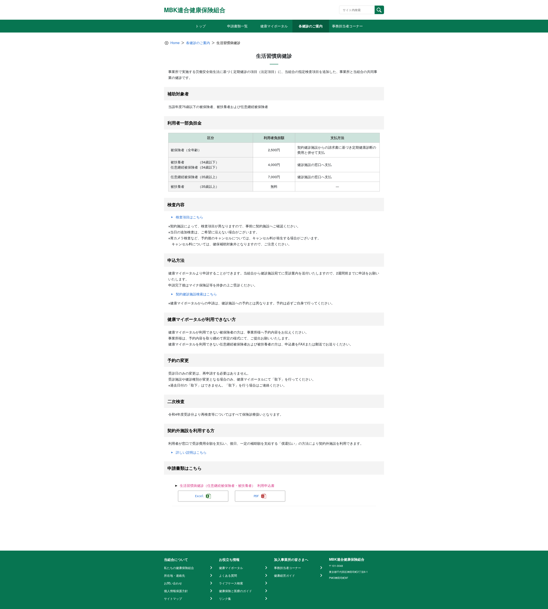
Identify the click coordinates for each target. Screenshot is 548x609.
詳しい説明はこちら (191, 452)
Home (175, 42)
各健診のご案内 (198, 42)
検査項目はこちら (189, 217)
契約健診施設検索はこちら (196, 294)
